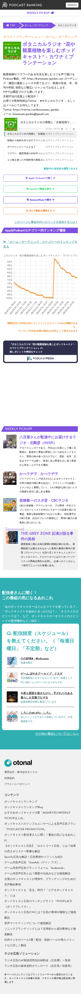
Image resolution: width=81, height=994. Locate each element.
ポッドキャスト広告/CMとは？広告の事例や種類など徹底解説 (40, 915)
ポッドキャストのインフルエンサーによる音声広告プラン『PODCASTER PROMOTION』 (40, 826)
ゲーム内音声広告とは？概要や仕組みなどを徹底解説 (37, 873)
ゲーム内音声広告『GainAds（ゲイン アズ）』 (33, 862)
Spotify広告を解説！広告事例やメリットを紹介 (33, 857)
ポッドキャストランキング (20, 801)
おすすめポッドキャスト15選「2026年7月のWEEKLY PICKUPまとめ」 (37, 815)
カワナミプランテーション (22, 37)
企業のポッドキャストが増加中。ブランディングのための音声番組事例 (40, 882)
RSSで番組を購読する (40, 211)
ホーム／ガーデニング (61, 37)
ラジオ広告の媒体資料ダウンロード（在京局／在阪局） (38, 966)
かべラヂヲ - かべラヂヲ (38, 474)
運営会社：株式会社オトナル (21, 772)
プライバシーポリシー (17, 784)
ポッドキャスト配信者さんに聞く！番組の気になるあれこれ (40, 837)
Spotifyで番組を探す (40, 189)
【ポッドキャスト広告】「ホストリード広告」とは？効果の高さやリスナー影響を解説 (40, 849)
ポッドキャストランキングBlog (23, 807)
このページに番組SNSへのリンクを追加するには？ (46, 222)
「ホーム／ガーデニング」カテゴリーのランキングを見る (40, 244)
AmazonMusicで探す (40, 200)
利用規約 (9, 778)
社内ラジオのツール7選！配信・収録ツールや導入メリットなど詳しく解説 (39, 943)
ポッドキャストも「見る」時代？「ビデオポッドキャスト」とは (38, 893)
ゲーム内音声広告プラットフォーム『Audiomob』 (35, 868)
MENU (72, 5)
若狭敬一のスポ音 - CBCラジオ (44, 501)
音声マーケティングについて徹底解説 (27, 923)
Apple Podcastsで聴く (40, 178)
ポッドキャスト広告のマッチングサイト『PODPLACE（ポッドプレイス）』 (38, 904)
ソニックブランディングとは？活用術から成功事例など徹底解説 (40, 931)
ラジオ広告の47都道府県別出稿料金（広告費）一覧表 (37, 960)
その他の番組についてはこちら (57, 734)
